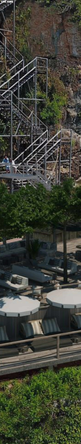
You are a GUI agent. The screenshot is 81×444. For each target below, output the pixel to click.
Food (54, 1)
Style (44, 1)
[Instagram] (78, 1)
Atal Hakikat (28, 441)
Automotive (36, 1)
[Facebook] (77, 1)
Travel (51, 1)
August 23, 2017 (18, 441)
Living (41, 1)
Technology (47, 1)
